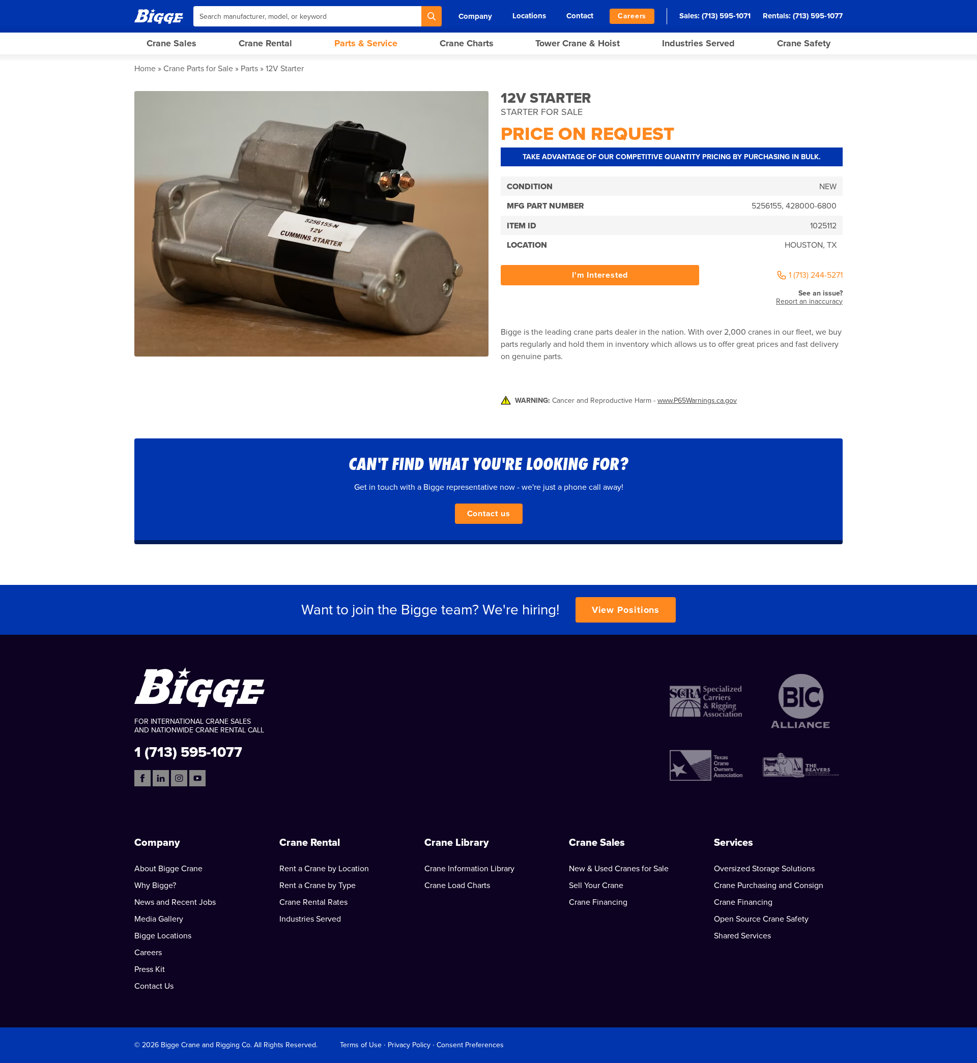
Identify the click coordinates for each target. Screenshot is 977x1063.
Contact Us (154, 986)
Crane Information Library (469, 869)
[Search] (431, 16)
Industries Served (698, 43)
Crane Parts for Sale (198, 69)
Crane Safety (803, 43)
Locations (529, 15)
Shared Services (742, 936)
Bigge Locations (162, 936)
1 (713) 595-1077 (188, 751)
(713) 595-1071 (726, 15)
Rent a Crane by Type (317, 885)
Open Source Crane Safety (761, 919)
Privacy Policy (409, 1045)
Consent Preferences (470, 1045)
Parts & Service (365, 43)
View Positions (626, 609)
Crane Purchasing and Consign (768, 885)
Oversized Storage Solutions (764, 869)
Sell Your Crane (596, 885)
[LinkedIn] (161, 778)
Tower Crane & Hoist (577, 43)
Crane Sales (171, 43)
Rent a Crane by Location (324, 869)
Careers (632, 16)
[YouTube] (197, 778)
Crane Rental (265, 43)
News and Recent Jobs (175, 902)
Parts (249, 69)
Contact (579, 15)
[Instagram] (179, 778)
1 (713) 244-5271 (816, 275)
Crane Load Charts (457, 885)
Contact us (488, 514)
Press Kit (149, 969)
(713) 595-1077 (818, 15)
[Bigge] (158, 16)
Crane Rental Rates (313, 902)
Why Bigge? (155, 885)
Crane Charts (467, 43)
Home (145, 69)
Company (475, 16)
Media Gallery (158, 919)
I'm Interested (600, 275)
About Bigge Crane (168, 869)
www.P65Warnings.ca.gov (697, 400)
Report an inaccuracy (809, 301)
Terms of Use (361, 1045)
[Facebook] (142, 778)
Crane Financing (598, 902)
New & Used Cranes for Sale (619, 869)
